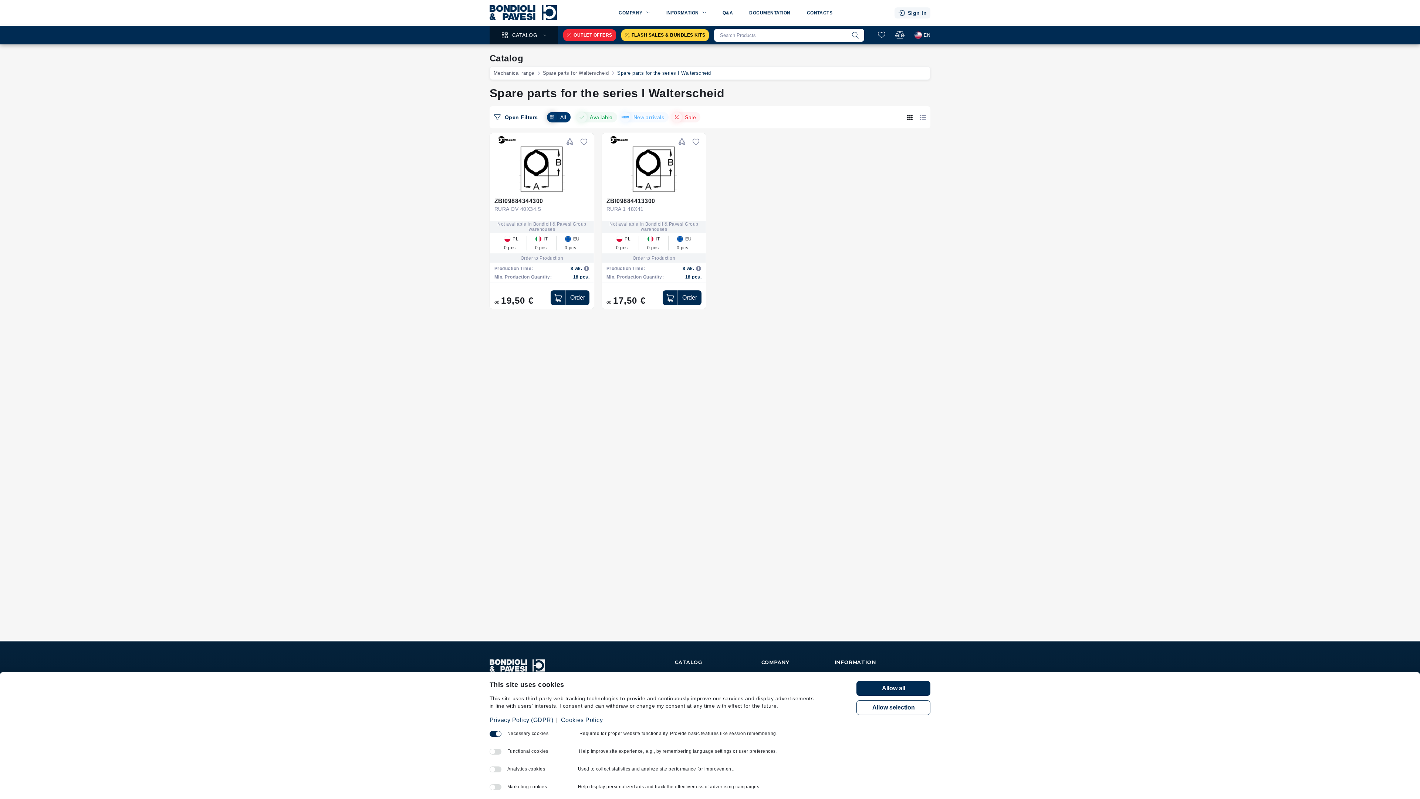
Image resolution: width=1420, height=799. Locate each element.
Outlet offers (593, 35)
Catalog (524, 35)
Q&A (728, 13)
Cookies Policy (582, 720)
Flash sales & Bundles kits (668, 35)
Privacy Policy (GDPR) (521, 720)
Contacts (820, 13)
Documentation (769, 13)
